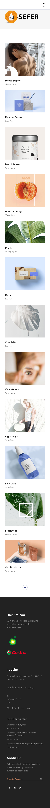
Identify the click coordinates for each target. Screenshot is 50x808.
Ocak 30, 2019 (13, 747)
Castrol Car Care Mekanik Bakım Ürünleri (21, 734)
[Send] (41, 777)
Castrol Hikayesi (16, 724)
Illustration (10, 215)
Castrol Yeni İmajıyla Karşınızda (25, 743)
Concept (8, 299)
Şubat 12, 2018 (13, 728)
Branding (9, 121)
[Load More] (25, 587)
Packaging (10, 168)
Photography (11, 84)
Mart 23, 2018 (12, 739)
